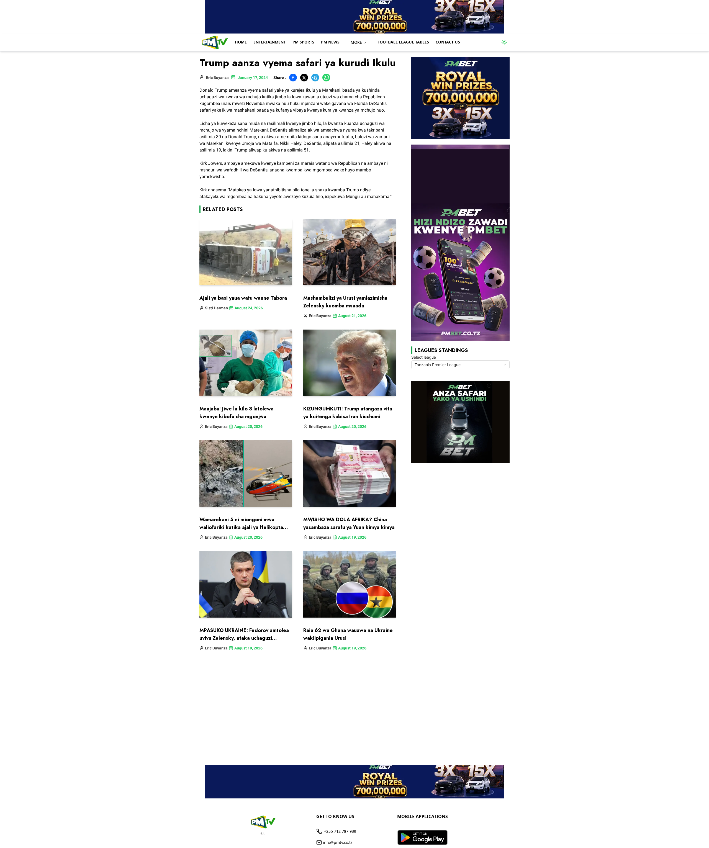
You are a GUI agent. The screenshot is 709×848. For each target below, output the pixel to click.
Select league (423, 357)
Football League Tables (403, 42)
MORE (356, 42)
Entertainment (269, 42)
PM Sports (303, 42)
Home (241, 42)
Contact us (448, 42)
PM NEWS (330, 42)
